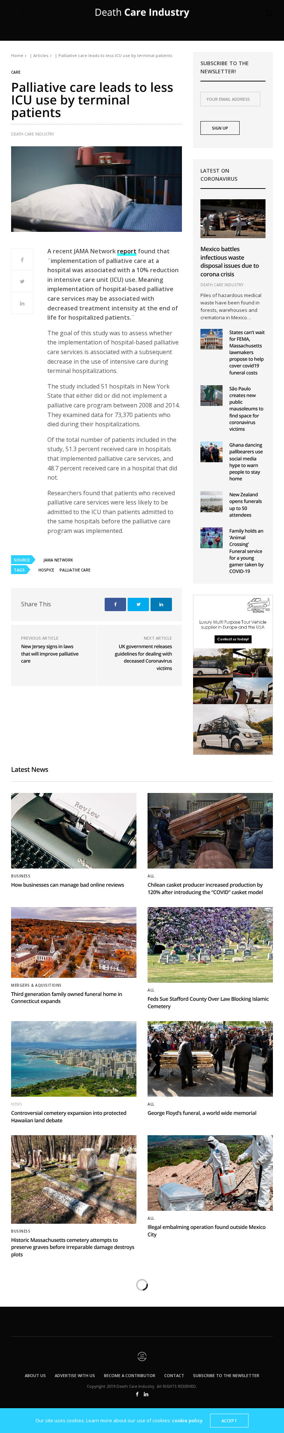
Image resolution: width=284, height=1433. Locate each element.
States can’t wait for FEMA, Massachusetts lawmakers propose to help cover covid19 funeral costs (247, 352)
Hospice (46, 570)
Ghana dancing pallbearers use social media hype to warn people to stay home (246, 461)
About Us (35, 1375)
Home (17, 55)
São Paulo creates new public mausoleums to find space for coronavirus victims (246, 408)
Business (20, 876)
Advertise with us (75, 1375)
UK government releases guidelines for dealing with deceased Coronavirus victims (143, 657)
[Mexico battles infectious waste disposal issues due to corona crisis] (233, 219)
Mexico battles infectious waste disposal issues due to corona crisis (229, 261)
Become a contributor (129, 1375)
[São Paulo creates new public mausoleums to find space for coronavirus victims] (211, 395)
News (16, 1104)
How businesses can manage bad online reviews (67, 885)
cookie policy (187, 1420)
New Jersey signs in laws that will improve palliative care (49, 653)
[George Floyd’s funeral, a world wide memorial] (210, 1059)
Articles (40, 55)
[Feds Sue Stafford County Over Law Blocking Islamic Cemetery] (210, 945)
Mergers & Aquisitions (36, 985)
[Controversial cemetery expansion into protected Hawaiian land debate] (73, 1059)
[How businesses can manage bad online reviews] (73, 831)
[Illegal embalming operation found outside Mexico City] (210, 1173)
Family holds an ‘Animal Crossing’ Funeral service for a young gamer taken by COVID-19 (246, 550)
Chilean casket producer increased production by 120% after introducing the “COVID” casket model (205, 889)
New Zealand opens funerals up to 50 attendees (245, 504)
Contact (174, 1375)
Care (15, 72)
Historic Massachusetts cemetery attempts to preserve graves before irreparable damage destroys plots (72, 1247)
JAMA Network (58, 560)
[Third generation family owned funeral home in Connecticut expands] (73, 942)
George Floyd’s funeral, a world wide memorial (202, 1113)
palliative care (75, 570)
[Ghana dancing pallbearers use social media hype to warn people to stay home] (211, 451)
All (151, 876)
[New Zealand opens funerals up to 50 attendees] (211, 501)
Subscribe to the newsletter (226, 1375)
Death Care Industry (32, 134)
